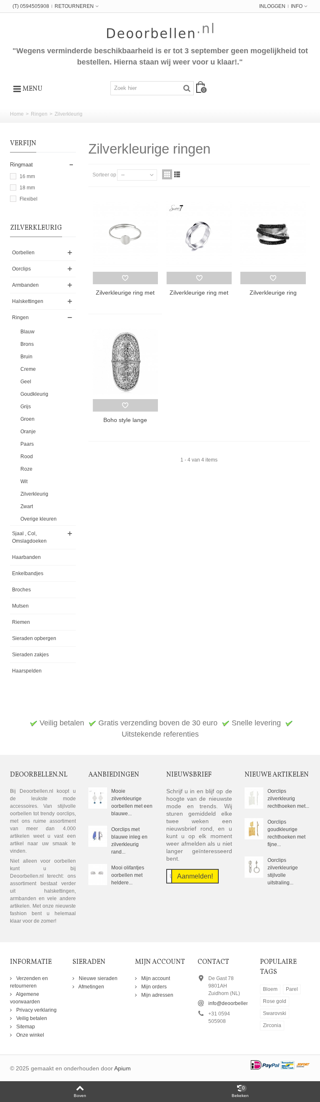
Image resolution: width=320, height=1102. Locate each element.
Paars (27, 444)
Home (17, 114)
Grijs (25, 407)
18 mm (27, 188)
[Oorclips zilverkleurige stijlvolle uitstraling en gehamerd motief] (254, 867)
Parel (292, 989)
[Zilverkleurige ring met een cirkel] (125, 234)
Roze (26, 469)
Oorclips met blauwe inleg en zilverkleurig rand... (129, 840)
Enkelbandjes (27, 573)
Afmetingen (91, 987)
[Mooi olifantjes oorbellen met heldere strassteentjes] (97, 874)
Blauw (27, 332)
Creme (28, 369)
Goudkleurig (34, 394)
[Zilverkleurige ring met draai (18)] (199, 234)
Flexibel (29, 199)
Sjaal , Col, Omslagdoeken (29, 537)
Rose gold (274, 1001)
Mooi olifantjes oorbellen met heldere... (127, 875)
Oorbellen (23, 253)
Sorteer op (104, 175)
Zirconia (272, 1025)
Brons (27, 344)
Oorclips (21, 269)
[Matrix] (167, 174)
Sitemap (25, 1027)
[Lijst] (177, 174)
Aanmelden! (195, 876)
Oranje (28, 431)
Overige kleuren (38, 519)
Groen (27, 419)
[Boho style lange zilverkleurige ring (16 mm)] (125, 361)
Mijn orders (153, 987)
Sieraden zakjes (30, 655)
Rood (26, 456)
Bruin (26, 357)
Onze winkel (29, 1035)
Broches (21, 590)
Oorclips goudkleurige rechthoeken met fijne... (286, 833)
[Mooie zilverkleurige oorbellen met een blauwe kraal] (97, 798)
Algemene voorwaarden (25, 998)
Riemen (21, 622)
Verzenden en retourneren (29, 982)
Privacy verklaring (36, 1010)
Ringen (39, 114)
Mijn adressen (156, 995)
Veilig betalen (31, 1018)
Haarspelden (27, 671)
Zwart (26, 506)
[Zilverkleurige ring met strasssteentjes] (272, 234)
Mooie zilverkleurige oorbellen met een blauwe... (131, 802)
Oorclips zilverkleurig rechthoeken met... (288, 798)
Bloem (270, 989)
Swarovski (274, 1013)
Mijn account (155, 978)
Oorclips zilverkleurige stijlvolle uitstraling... (283, 871)
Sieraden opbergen (34, 638)
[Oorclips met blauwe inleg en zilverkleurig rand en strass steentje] (97, 836)
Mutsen (20, 606)
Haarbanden (26, 557)
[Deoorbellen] (160, 30)
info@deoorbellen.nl (231, 1003)
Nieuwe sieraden (98, 978)
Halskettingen (27, 301)
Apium (122, 1068)
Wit (24, 481)
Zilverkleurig (34, 494)
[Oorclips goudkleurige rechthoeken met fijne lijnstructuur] (254, 828)
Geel (25, 382)
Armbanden (25, 285)
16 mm (27, 176)
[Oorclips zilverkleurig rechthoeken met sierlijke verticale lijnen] (254, 798)
